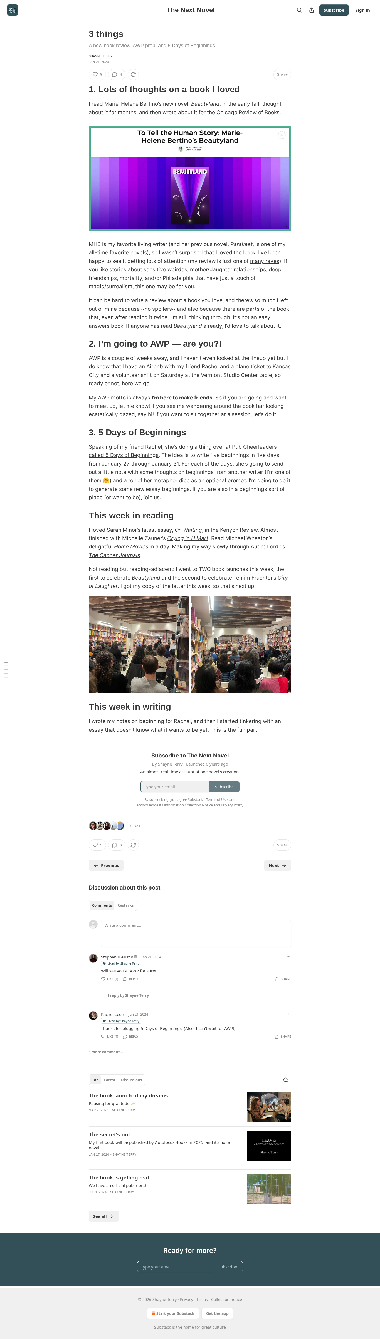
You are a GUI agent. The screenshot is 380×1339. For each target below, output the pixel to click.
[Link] (81, 89)
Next (274, 865)
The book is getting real (119, 1178)
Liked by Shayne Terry (123, 963)
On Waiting (188, 530)
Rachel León (112, 1014)
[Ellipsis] (288, 956)
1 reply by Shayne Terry (128, 995)
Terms (202, 1299)
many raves (264, 261)
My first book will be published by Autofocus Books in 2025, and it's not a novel (159, 1145)
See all (100, 1216)
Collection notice (226, 1299)
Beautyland (205, 104)
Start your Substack (175, 1313)
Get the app (217, 1313)
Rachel (210, 366)
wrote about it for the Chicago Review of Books (221, 112)
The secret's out (109, 1134)
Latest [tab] (109, 1079)
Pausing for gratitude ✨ (112, 1103)
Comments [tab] (102, 905)
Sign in (363, 10)
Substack (162, 1327)
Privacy (186, 1299)
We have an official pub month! (119, 1185)
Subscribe (334, 10)
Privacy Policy (232, 805)
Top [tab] (95, 1079)
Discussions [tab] (131, 1079)
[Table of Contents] (6, 669)
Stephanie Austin (117, 957)
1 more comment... (106, 1051)
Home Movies (131, 546)
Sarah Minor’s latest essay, (141, 530)
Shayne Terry (101, 56)
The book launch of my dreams (128, 1096)
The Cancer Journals (114, 555)
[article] (190, 1107)
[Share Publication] (311, 10)
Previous (110, 865)
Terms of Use (217, 799)
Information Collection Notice (188, 805)
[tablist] (113, 905)
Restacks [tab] (125, 905)
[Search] (299, 10)
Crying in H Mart (187, 538)
